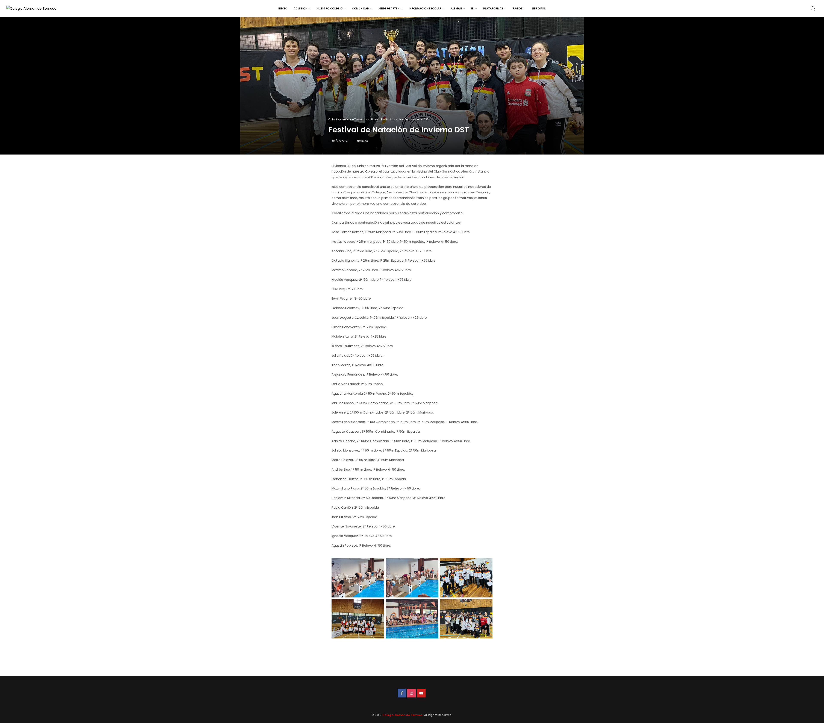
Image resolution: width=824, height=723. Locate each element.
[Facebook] (402, 693)
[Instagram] (411, 693)
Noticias (362, 141)
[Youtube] (421, 693)
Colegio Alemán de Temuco (402, 715)
